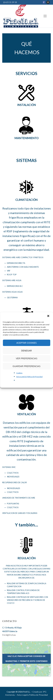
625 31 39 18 (11, 2)
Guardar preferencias (26, 366)
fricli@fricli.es (9, 634)
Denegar (26, 350)
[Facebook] (43, 2)
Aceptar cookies (26, 342)
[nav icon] (45, 16)
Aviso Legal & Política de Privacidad (29, 377)
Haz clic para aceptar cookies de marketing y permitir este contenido (26, 658)
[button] (48, 316)
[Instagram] (48, 2)
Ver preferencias (26, 358)
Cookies (19, 373)
